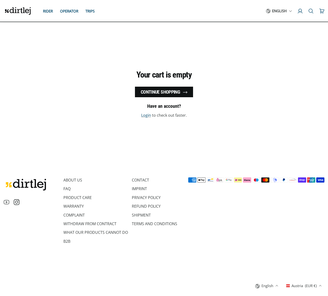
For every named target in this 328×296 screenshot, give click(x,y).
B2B (66, 241)
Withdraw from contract (89, 223)
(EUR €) (304, 285)
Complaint (74, 215)
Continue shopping (160, 92)
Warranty (73, 206)
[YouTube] (6, 202)
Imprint (139, 188)
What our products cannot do (95, 232)
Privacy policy (146, 197)
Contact (140, 180)
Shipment (141, 215)
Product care (77, 197)
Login (146, 115)
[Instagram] (16, 202)
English (279, 11)
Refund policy (146, 206)
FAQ (67, 188)
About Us (72, 180)
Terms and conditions (154, 223)
